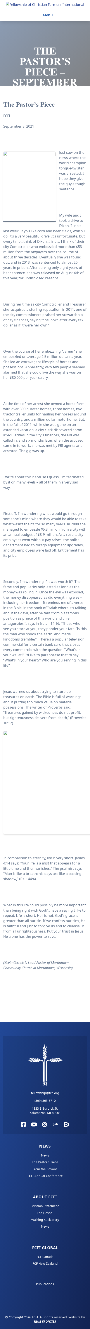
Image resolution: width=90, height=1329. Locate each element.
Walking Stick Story (45, 1220)
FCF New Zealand (45, 1263)
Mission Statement (45, 1206)
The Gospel (45, 1213)
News (45, 1146)
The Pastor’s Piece (45, 1162)
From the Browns (45, 1169)
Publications (45, 1284)
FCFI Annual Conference (45, 1176)
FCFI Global (45, 1247)
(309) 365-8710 (45, 1100)
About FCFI (45, 1196)
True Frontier (45, 1321)
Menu (48, 15)
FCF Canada (45, 1257)
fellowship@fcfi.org (45, 1093)
